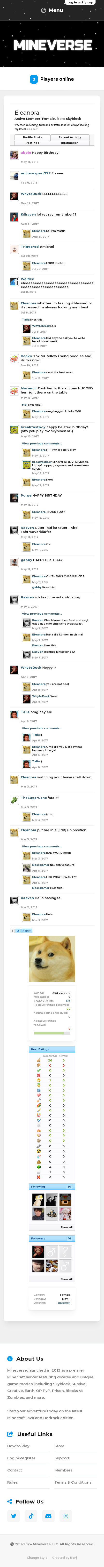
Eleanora (38, 231)
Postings (32, 143)
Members (63, 1470)
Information (70, 143)
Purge (26, 495)
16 (69, 1238)
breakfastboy (33, 427)
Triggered (30, 247)
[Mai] (38, 1214)
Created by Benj (64, 1557)
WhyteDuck (31, 194)
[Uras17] (65, 1265)
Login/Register (21, 1458)
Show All (66, 1227)
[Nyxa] (51, 1199)
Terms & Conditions (72, 1482)
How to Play (18, 1446)
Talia (26, 319)
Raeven (27, 528)
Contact (14, 1470)
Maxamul (29, 388)
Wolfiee (27, 279)
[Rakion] (38, 1199)
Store (59, 1446)
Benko (26, 356)
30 (69, 1186)
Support (61, 1458)
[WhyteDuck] (38, 1251)
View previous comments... (42, 443)
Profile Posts (32, 137)
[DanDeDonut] (51, 1265)
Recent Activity (70, 137)
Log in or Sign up (80, 2)
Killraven (28, 214)
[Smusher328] (51, 1214)
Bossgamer (40, 865)
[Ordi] (65, 1214)
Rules (12, 1482)
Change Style (37, 1557)
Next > (26, 930)
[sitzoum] (38, 1265)
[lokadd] (51, 1251)
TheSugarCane (34, 798)
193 (68, 1001)
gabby (26, 560)
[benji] (65, 1199)
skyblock (64, 1302)
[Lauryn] (65, 1251)
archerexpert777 (36, 173)
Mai (24, 404)
